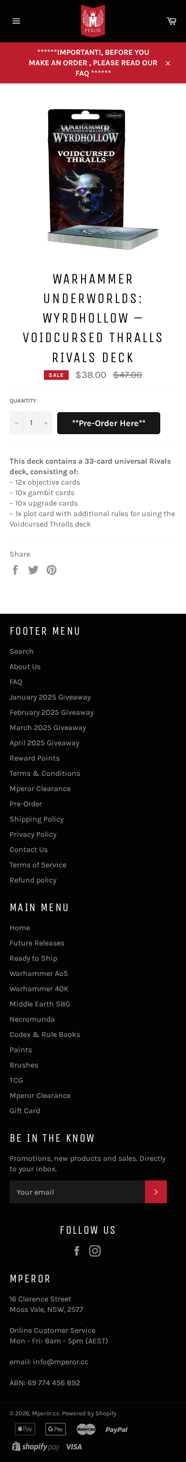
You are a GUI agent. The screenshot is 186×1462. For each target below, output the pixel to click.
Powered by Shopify (89, 1413)
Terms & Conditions (45, 773)
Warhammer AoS (39, 973)
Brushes (24, 1064)
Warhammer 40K (39, 988)
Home (20, 927)
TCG (16, 1080)
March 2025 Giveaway (48, 727)
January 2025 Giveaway (50, 696)
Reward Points (35, 757)
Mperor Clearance (40, 788)
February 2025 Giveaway (51, 712)
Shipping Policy (36, 818)
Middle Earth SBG (40, 1003)
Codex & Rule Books (45, 1034)
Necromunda (32, 1019)
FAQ (16, 681)
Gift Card (25, 1110)
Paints (21, 1049)
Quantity (23, 400)
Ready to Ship (33, 958)
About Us (25, 666)
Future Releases (37, 942)
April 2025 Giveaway (44, 742)
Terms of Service (38, 864)
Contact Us (29, 849)
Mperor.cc (46, 1413)
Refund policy (33, 879)
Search (22, 651)
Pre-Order (26, 803)
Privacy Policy (33, 834)
